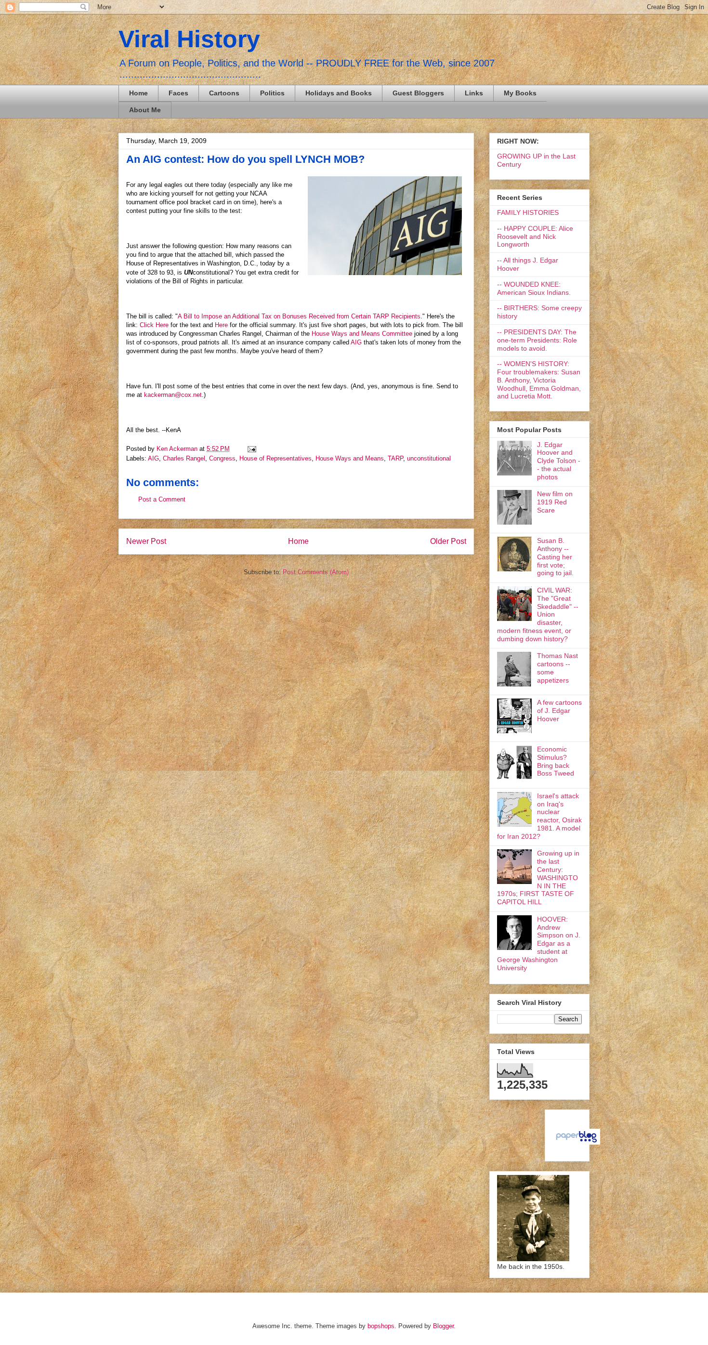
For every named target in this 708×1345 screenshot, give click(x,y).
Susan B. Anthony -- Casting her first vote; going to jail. (555, 557)
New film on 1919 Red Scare (555, 502)
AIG (356, 342)
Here (222, 325)
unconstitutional (429, 458)
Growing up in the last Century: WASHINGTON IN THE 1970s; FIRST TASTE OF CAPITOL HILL (538, 877)
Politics (272, 93)
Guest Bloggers (418, 93)
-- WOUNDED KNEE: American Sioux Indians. (534, 288)
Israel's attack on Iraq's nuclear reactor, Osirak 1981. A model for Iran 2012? (539, 816)
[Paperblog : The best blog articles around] (576, 1142)
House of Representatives (275, 458)
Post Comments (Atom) (316, 572)
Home (138, 93)
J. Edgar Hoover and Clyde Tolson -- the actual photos (558, 461)
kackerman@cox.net (173, 394)
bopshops (380, 1326)
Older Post (448, 541)
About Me (145, 110)
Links (474, 93)
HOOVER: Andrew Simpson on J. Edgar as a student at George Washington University (538, 943)
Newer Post (146, 541)
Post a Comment (161, 499)
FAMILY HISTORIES (528, 212)
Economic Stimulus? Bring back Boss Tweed (555, 761)
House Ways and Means (349, 458)
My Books (520, 93)
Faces (178, 93)
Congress (222, 458)
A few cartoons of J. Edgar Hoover (559, 711)
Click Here (154, 325)
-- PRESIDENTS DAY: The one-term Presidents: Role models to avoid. (537, 340)
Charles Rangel (184, 458)
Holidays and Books (338, 93)
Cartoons (224, 93)
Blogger (443, 1326)
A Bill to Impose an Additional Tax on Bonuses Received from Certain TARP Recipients (299, 316)
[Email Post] (250, 448)
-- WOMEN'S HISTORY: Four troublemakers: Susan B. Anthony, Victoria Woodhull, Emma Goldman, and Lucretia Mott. (539, 380)
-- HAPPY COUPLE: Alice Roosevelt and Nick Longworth (535, 236)
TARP (395, 458)
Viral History (189, 39)
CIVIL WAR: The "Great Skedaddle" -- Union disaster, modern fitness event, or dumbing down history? (537, 614)
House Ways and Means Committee (363, 333)
